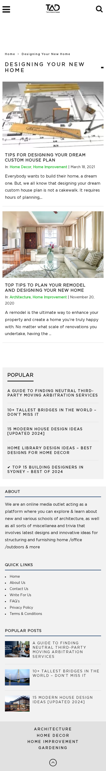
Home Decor (20, 167)
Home (10, 54)
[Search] (100, 8)
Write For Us (20, 595)
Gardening (53, 748)
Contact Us (19, 589)
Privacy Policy (21, 608)
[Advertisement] (53, 37)
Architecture (20, 297)
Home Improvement (50, 167)
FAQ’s (15, 601)
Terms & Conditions (26, 614)
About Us (17, 583)
